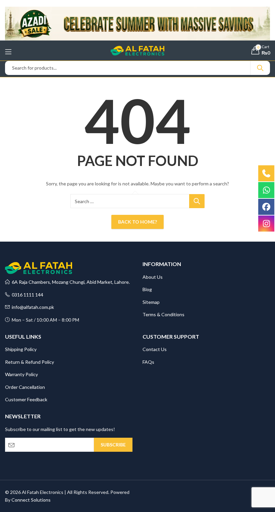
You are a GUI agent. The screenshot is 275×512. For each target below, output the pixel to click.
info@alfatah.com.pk (32, 307)
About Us (153, 277)
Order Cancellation (25, 387)
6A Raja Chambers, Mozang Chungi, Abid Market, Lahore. (70, 282)
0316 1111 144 (26, 294)
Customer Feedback (26, 399)
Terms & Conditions (163, 314)
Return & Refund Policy (29, 362)
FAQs (148, 362)
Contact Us (155, 349)
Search (260, 68)
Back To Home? (137, 222)
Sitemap (151, 302)
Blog (147, 289)
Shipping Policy (21, 349)
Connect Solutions (31, 500)
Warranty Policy (21, 374)
